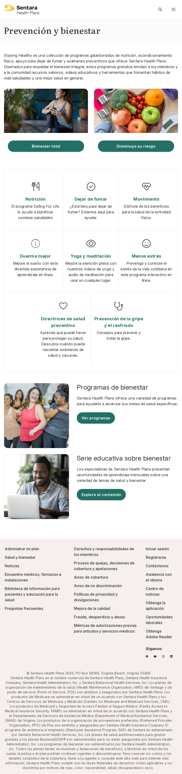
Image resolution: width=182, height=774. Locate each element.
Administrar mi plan (22, 548)
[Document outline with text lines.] (21, 9)
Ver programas (96, 418)
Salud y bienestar (20, 557)
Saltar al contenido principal (7, 7)
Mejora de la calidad (92, 608)
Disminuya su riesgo (136, 146)
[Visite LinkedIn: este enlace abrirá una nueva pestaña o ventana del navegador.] (171, 656)
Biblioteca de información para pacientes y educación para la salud (32, 594)
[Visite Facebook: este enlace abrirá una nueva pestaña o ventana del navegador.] (147, 656)
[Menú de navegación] (173, 9)
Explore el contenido (101, 494)
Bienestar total (46, 146)
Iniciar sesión (157, 548)
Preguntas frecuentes (24, 608)
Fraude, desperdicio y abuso (99, 617)
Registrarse (156, 557)
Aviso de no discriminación (98, 585)
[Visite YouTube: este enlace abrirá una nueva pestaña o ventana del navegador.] (155, 656)
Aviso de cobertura (91, 577)
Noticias (12, 565)
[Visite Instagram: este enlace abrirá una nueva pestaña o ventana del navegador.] (163, 656)
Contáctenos (157, 565)
